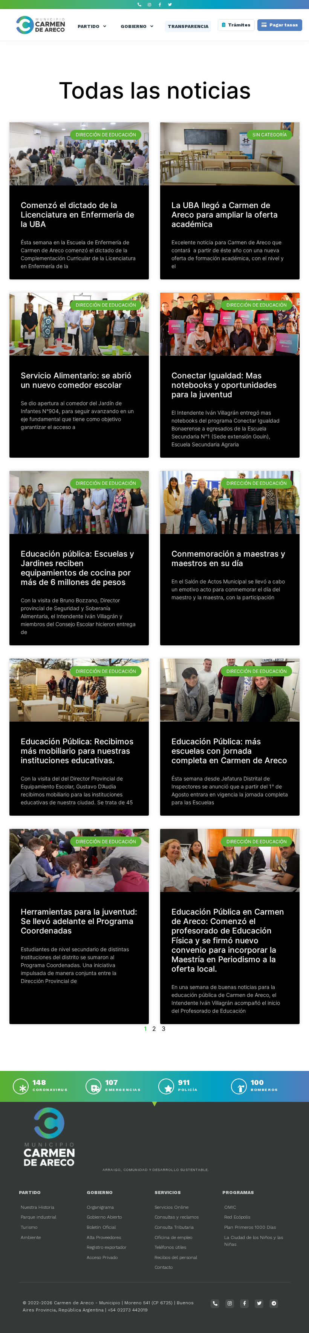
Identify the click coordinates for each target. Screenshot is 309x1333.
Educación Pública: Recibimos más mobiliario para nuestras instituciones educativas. (77, 751)
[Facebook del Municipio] (159, 4)
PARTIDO (88, 26)
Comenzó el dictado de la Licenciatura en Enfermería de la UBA (77, 215)
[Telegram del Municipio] (273, 1303)
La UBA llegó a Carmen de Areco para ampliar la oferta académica (224, 215)
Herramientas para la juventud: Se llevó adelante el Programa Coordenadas (79, 921)
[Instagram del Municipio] (149, 4)
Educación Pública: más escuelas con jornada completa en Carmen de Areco (229, 751)
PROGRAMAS (238, 1192)
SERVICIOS (167, 1192)
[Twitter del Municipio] (170, 4)
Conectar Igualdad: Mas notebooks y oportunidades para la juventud (224, 385)
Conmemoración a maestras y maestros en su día (228, 558)
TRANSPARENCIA (188, 26)
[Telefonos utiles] (139, 4)
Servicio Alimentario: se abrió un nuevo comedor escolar (76, 380)
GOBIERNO (134, 26)
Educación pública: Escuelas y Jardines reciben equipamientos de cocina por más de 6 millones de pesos (77, 568)
